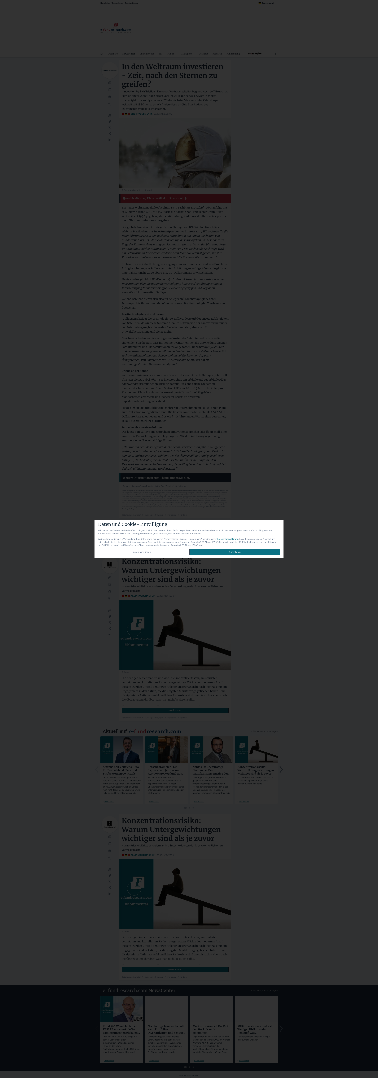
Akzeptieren (235, 552)
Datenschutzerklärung (227, 539)
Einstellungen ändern (141, 552)
